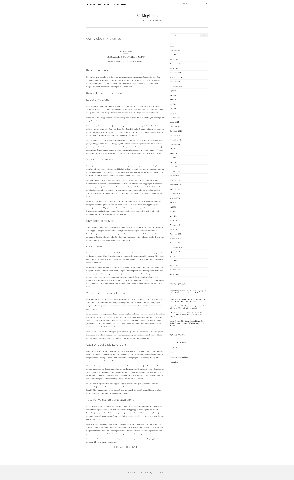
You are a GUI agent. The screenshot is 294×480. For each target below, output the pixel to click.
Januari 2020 (174, 274)
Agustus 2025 (175, 91)
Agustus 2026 (175, 50)
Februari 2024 (175, 171)
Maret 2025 (174, 113)
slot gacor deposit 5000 (179, 357)
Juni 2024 (173, 153)
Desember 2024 (176, 126)
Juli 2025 (173, 95)
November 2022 (176, 238)
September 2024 (176, 140)
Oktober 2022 (175, 243)
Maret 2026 (174, 59)
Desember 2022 (175, 234)
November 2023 (176, 185)
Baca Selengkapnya (125, 447)
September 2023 (176, 194)
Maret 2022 (174, 265)
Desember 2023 (175, 180)
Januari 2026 (174, 68)
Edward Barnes (136, 62)
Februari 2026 (175, 64)
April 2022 (173, 261)
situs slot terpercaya (178, 342)
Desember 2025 (176, 73)
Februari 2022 (175, 270)
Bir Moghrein (147, 15)
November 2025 (176, 77)
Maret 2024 (174, 167)
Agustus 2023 (175, 198)
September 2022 (176, 247)
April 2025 (173, 109)
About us (90, 4)
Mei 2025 (173, 104)
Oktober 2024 (175, 135)
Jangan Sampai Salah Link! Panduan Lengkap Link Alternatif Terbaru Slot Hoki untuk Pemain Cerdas (188, 293)
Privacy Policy (119, 4)
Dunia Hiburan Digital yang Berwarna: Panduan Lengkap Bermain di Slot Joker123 (187, 300)
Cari (203, 35)
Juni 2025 (173, 100)
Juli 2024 (173, 149)
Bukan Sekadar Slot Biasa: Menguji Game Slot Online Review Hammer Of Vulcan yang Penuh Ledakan (187, 323)
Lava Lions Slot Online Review (125, 56)
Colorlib (143, 473)
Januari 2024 (174, 176)
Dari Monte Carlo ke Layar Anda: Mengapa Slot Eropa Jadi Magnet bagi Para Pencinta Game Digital (188, 314)
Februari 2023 (175, 225)
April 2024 (173, 162)
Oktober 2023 (175, 189)
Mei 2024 (173, 158)
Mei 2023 (173, 212)
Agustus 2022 (175, 252)
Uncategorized (126, 51)
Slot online (174, 362)
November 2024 (176, 131)
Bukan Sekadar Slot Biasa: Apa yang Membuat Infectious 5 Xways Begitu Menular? (187, 307)
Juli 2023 (173, 203)
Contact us (103, 4)
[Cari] (206, 4)
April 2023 (173, 216)
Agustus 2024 (175, 144)
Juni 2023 (173, 207)
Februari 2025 (175, 117)
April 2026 (173, 55)
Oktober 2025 (175, 82)
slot (171, 352)
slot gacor (174, 347)
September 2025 (176, 86)
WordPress (162, 473)
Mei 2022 (173, 256)
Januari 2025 (174, 122)
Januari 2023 (174, 229)
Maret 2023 (174, 220)
